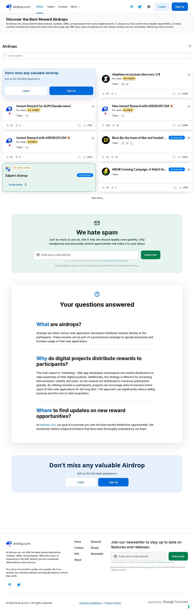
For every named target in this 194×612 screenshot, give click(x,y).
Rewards (96, 541)
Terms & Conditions (90, 602)
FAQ (76, 553)
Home (77, 541)
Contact (78, 547)
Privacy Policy (105, 261)
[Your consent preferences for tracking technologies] (189, 607)
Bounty (95, 547)
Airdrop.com (48, 424)
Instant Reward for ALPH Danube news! (43, 106)
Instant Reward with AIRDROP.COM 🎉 (43, 137)
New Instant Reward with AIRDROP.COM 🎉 (143, 106)
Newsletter (97, 553)
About (77, 559)
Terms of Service (118, 261)
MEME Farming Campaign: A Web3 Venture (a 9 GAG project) (139, 169)
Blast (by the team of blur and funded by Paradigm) (139, 138)
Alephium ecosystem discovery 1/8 (136, 74)
